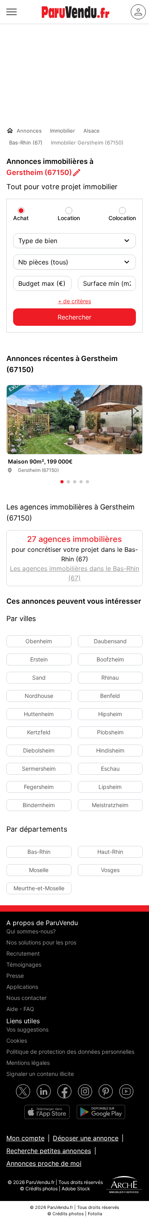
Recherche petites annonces (48, 1151)
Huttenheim (39, 714)
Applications (22, 986)
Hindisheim (110, 750)
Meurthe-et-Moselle (39, 888)
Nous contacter (26, 997)
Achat (21, 218)
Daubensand (110, 641)
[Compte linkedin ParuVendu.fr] (44, 1091)
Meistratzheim (110, 805)
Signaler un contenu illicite (40, 1073)
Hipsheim (110, 714)
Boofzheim (110, 659)
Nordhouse (39, 695)
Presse (15, 975)
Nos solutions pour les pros (41, 942)
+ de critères (74, 301)
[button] (132, 437)
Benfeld (110, 695)
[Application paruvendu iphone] (47, 1112)
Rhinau (110, 677)
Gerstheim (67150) (39, 172)
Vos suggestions (27, 1029)
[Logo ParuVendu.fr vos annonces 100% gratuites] (75, 21)
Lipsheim (110, 786)
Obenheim (38, 641)
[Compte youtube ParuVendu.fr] (126, 1091)
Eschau (110, 768)
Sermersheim (39, 768)
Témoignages (23, 964)
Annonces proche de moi (43, 1163)
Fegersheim (39, 786)
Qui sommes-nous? (31, 931)
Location (69, 218)
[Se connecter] (138, 11)
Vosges (110, 870)
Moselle (38, 870)
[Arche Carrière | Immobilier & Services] (124, 1185)
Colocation (122, 218)
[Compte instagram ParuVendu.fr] (85, 1091)
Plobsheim (110, 732)
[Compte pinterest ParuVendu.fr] (106, 1091)
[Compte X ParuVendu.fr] (23, 1091)
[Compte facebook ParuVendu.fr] (64, 1091)
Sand (39, 677)
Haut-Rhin (110, 851)
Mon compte (25, 1138)
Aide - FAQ (20, 1008)
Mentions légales (28, 1062)
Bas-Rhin (38, 851)
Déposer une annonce (85, 1138)
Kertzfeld (38, 732)
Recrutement (23, 953)
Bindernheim (39, 805)
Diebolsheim (38, 750)
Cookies (16, 1040)
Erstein (39, 659)
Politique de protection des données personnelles (70, 1051)
